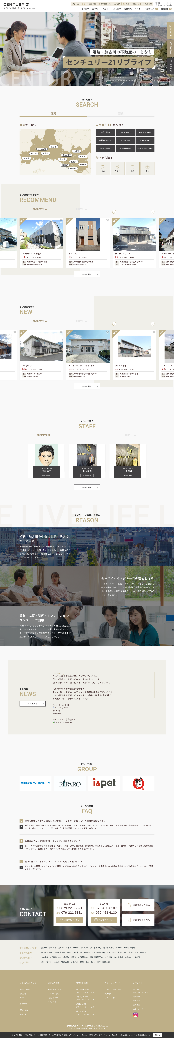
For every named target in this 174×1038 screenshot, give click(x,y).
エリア (117, 170)
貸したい (117, 8)
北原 (131, 952)
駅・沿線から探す (54, 989)
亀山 (93, 962)
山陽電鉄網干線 (96, 957)
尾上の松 (74, 962)
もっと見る (87, 274)
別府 (98, 962)
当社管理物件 (125, 148)
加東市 (119, 948)
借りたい (85, 8)
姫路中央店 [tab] (40, 209)
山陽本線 (44, 957)
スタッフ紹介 (24, 989)
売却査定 (170, 67)
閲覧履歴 (166, 8)
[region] (103, 697)
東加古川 (65, 962)
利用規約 (108, 993)
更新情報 (23, 993)
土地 (92, 992)
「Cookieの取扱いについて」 (126, 1035)
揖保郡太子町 (108, 948)
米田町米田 (122, 952)
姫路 (43, 962)
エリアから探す (54, 993)
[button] (114, 212)
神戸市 (83, 164)
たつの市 (42, 149)
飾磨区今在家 (72, 952)
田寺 (114, 952)
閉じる (157, 1035)
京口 (82, 962)
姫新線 (73, 957)
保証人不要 (105, 148)
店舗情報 (128, 8)
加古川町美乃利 (98, 952)
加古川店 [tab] (81, 209)
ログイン (138, 8)
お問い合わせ (138, 1009)
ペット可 (125, 132)
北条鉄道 (136, 957)
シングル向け (145, 140)
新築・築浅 (105, 132)
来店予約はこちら (72, 919)
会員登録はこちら (141, 905)
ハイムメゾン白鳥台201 (64, 719)
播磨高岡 (106, 962)
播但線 (66, 957)
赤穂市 (26, 158)
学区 (147, 170)
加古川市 (67, 155)
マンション (85, 992)
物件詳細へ (57, 713)
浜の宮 (57, 962)
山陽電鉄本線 (56, 957)
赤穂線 (128, 957)
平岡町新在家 (46, 952)
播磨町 (65, 165)
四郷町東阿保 (59, 952)
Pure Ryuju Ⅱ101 (61, 704)
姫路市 (53, 146)
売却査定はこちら (141, 919)
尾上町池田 (85, 952)
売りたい (106, 8)
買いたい (96, 8)
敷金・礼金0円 (145, 132)
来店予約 (170, 32)
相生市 (34, 153)
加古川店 (23, 1014)
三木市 (82, 156)
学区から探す (53, 1002)
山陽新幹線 (83, 957)
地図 (132, 170)
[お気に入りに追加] (15, 220)
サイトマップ (110, 998)
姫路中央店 (24, 1010)
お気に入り (151, 8)
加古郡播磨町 (95, 948)
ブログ (22, 998)
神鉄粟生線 (118, 957)
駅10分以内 (125, 140)
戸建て (78, 992)
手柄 (87, 962)
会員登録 (170, 50)
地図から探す (53, 998)
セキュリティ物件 (145, 148)
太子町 (45, 153)
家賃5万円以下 (105, 140)
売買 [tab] (121, 113)
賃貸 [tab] (53, 113)
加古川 (49, 962)
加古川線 (108, 957)
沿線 (103, 170)
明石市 (73, 168)
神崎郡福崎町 (129, 948)
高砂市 (62, 159)
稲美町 (74, 161)
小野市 (77, 151)
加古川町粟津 (140, 952)
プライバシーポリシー (113, 989)
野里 (108, 952)
